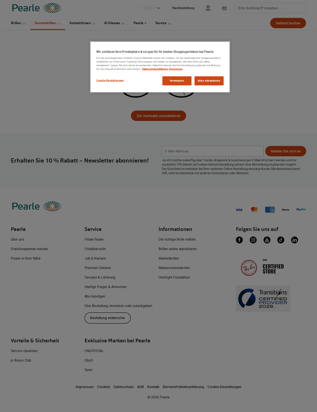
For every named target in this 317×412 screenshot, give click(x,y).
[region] (160, 67)
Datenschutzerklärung (155, 68)
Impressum (176, 68)
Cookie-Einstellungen (110, 80)
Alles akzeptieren (209, 80)
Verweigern (177, 80)
